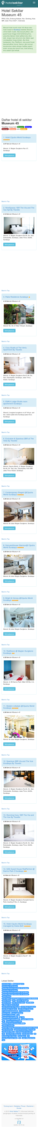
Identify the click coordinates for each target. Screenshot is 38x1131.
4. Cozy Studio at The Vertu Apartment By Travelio (15, 348)
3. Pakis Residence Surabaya (15, 296)
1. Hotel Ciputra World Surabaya (17, 137)
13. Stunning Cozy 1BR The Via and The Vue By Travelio (18, 816)
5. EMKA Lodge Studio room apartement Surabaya (15, 402)
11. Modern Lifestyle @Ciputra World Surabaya (18, 706)
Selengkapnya (9, 155)
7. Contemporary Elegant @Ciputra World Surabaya (18, 493)
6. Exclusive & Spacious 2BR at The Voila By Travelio (18, 439)
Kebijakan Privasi (19, 1106)
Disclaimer (30, 1106)
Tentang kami (8, 1106)
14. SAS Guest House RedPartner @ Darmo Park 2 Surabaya (19, 869)
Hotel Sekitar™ (15, 1111)
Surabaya (17, 30)
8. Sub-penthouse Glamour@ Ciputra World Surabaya (19, 546)
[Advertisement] (19, 181)
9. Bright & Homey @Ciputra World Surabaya (18, 599)
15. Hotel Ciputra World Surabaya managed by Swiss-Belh (17, 924)
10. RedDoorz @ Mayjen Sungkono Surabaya (18, 652)
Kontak (19, 1108)
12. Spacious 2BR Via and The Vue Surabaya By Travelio (18, 762)
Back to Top (6, 201)
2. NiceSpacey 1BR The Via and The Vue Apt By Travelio (18, 208)
